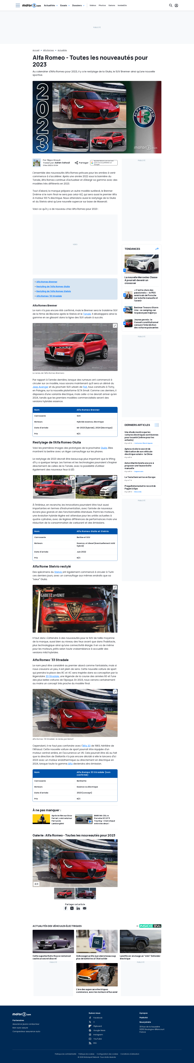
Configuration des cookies (107, 1054)
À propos (143, 1013)
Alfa (70, 763)
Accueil (36, 50)
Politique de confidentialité (65, 1054)
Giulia (104, 448)
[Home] (31, 5)
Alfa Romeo (48, 50)
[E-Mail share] (84, 908)
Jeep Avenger (40, 387)
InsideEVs (122, 5)
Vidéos (93, 5)
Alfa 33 (86, 745)
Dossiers (77, 5)
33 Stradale (52, 676)
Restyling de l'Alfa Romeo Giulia (53, 286)
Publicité (143, 1017)
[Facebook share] (65, 908)
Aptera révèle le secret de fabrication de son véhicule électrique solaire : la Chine (138, 451)
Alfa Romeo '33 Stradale (49, 296)
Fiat (85, 387)
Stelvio (58, 572)
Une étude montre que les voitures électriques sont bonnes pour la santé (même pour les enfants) (141, 436)
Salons (111, 5)
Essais (63, 5)
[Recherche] (170, 5)
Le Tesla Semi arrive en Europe (140, 477)
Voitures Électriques (143, 443)
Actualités (49, 5)
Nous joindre (145, 1022)
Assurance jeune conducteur (26, 1024)
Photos (102, 5)
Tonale (87, 314)
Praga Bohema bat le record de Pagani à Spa (140, 487)
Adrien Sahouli (62, 162)
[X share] (72, 908)
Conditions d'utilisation (129, 1054)
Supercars (138, 471)
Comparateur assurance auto (26, 1031)
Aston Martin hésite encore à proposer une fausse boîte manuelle (139, 466)
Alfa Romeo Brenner (46, 281)
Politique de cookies (86, 1054)
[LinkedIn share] (78, 908)
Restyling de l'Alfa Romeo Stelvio (53, 291)
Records (137, 492)
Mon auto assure (20, 1028)
